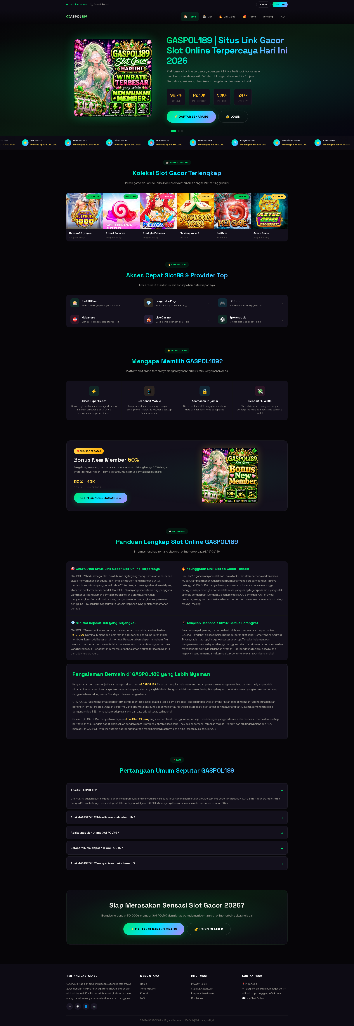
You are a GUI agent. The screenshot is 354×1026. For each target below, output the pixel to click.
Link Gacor (227, 16)
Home (190, 16)
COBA (84, 221)
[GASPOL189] (76, 16)
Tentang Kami (148, 988)
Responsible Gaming (203, 993)
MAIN (85, 213)
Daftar (280, 4)
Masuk (263, 4)
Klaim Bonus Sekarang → (101, 497)
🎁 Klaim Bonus (187, 99)
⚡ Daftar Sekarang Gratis (154, 929)
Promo (249, 16)
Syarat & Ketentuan (202, 988)
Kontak (144, 993)
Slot (207, 16)
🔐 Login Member (208, 929)
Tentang (268, 16)
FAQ (282, 16)
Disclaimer (197, 998)
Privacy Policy (199, 983)
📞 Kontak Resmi (99, 4)
